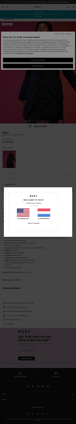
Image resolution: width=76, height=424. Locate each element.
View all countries (33, 223)
